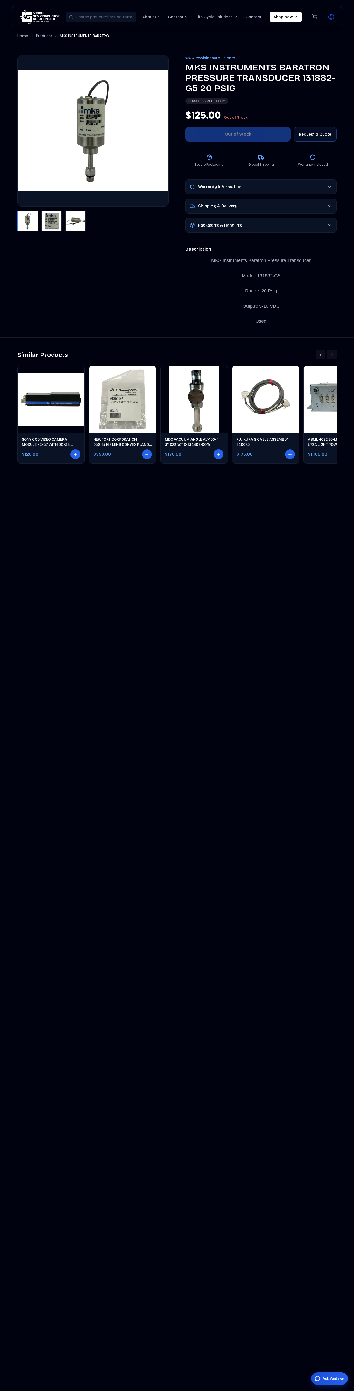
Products (44, 35)
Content (175, 16)
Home (22, 35)
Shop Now (283, 16)
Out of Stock (238, 134)
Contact (253, 16)
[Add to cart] (75, 454)
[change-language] (331, 17)
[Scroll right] (332, 354)
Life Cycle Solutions (214, 16)
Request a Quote (315, 134)
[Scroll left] (320, 354)
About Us (151, 16)
